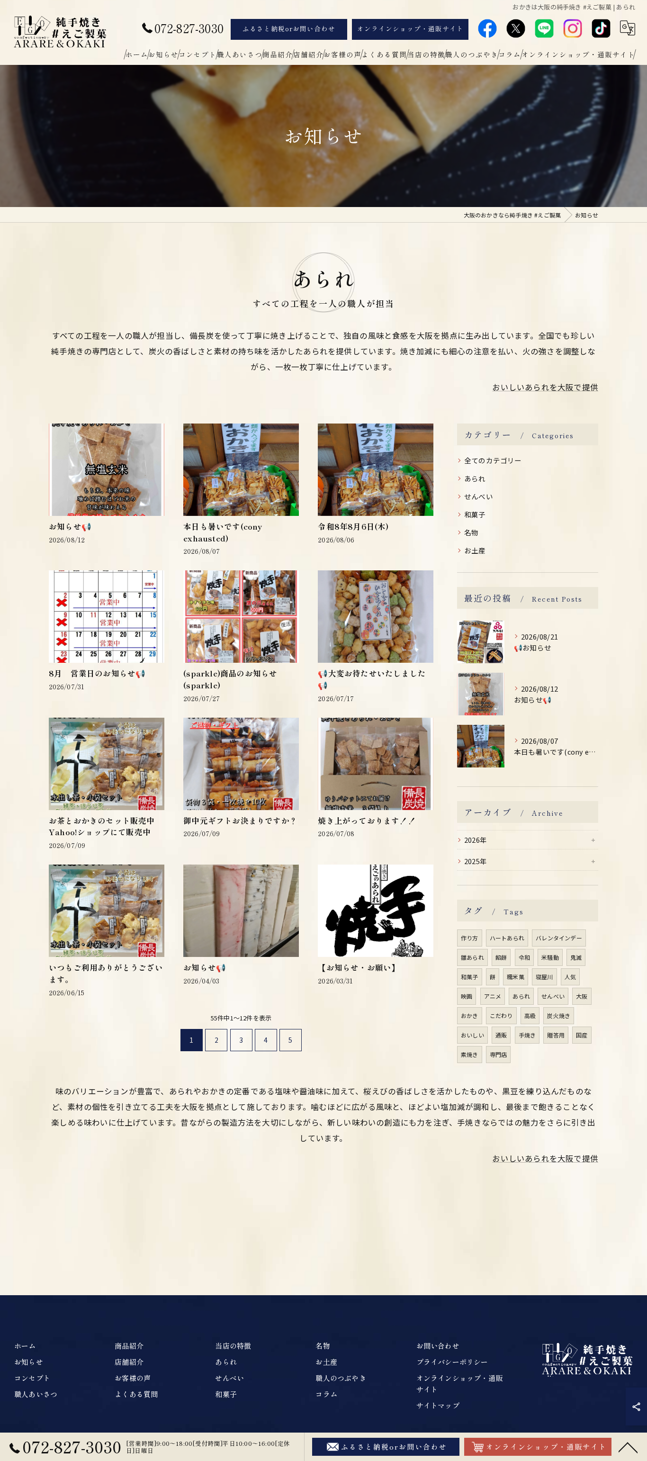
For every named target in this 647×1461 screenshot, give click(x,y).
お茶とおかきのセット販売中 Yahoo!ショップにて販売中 (106, 826)
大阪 (581, 996)
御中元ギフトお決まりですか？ (240, 820)
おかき (469, 1015)
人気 (570, 977)
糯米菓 (515, 977)
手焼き (527, 1035)
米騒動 (550, 957)
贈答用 (556, 1035)
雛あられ (472, 957)
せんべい (478, 496)
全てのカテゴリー (493, 460)
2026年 (475, 840)
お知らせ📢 (70, 526)
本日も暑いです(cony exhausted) (222, 532)
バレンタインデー (559, 938)
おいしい (472, 1035)
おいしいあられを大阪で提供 (545, 387)
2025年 (475, 861)
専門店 (498, 1054)
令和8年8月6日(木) (357, 526)
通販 (501, 1035)
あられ (475, 478)
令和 (524, 957)
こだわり (501, 1015)
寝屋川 (544, 977)
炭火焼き (558, 1015)
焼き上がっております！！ (366, 820)
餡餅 (501, 957)
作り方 (469, 938)
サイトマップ (437, 1405)
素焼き (469, 1054)
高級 (530, 1015)
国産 (581, 1035)
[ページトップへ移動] (628, 1446)
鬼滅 (576, 957)
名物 (471, 532)
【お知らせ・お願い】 (358, 967)
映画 (466, 996)
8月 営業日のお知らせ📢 (97, 673)
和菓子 (475, 514)
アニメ (493, 996)
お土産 (475, 550)
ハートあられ (507, 938)
